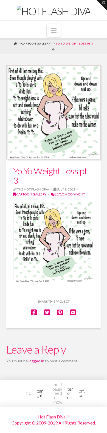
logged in (36, 360)
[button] (54, 30)
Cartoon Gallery (31, 194)
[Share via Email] (73, 312)
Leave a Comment (69, 194)
